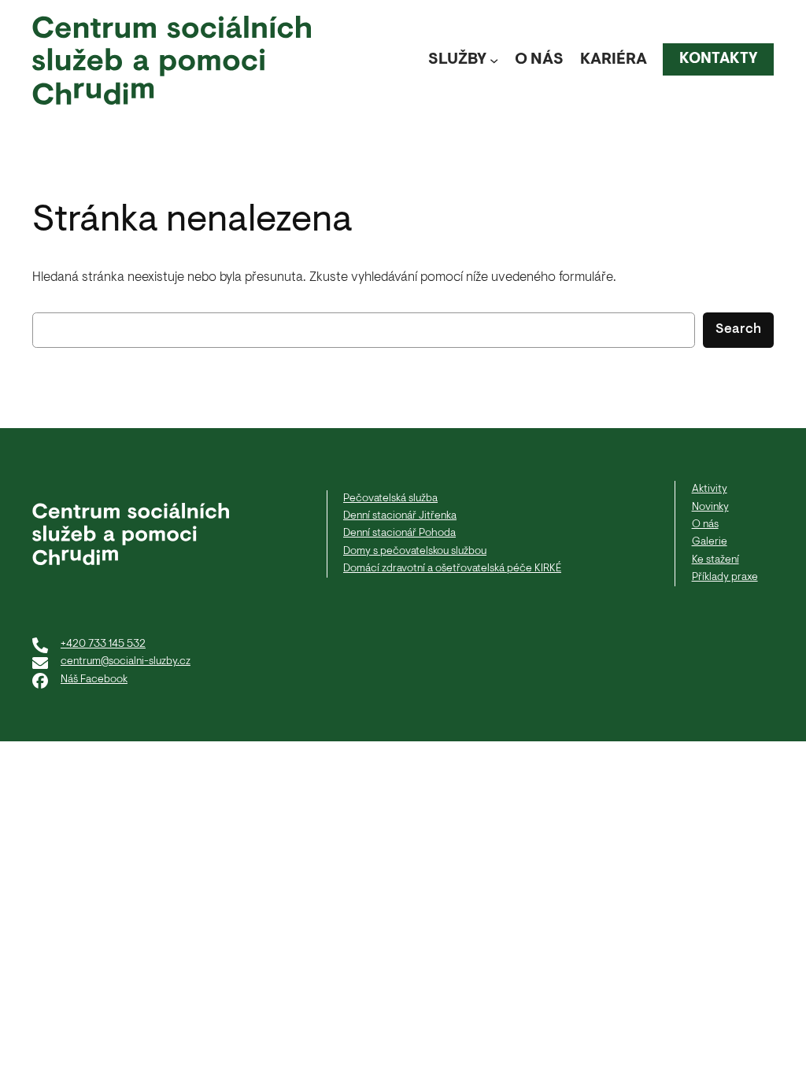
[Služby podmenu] (494, 60)
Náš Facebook (94, 679)
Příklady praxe (725, 577)
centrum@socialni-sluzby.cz (125, 661)
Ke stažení (715, 560)
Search (738, 329)
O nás (705, 524)
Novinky (710, 507)
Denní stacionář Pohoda (399, 533)
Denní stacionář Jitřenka (400, 516)
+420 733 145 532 (103, 644)
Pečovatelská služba (390, 498)
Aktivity (709, 489)
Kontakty (718, 59)
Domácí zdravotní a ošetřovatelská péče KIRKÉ (452, 568)
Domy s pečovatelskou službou (414, 551)
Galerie (709, 542)
